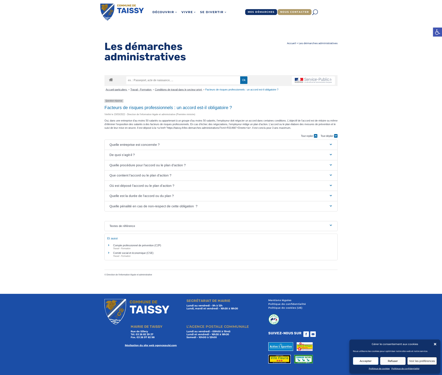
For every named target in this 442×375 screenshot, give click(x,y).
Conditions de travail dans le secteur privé (179, 89)
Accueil (291, 43)
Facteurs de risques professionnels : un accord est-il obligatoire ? (241, 89)
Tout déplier (327, 135)
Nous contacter (294, 11)
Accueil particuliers (117, 89)
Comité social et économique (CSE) (133, 252)
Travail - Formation (141, 89)
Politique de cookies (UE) (285, 308)
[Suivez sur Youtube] (313, 334)
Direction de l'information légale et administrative (129, 274)
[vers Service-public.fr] (313, 80)
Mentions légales (279, 300)
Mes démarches (261, 11)
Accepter (366, 361)
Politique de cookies (379, 368)
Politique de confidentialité (405, 368)
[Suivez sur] (320, 334)
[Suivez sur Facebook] (306, 334)
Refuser (393, 361)
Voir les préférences (422, 361)
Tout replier (307, 135)
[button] (437, 32)
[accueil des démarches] (111, 79)
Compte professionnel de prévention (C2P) (137, 245)
